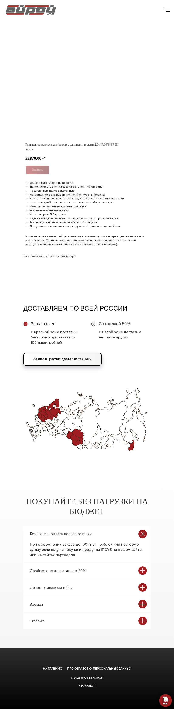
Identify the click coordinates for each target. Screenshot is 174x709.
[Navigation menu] (167, 10)
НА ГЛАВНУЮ (52, 668)
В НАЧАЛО (86, 685)
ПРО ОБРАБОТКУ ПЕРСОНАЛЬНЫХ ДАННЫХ (99, 668)
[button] (62, 359)
